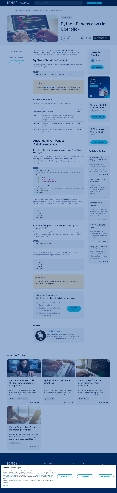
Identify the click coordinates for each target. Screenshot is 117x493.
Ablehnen (85, 476)
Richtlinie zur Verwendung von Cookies (35, 475)
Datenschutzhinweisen (9, 476)
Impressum (6, 485)
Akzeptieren (16, 480)
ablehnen (50, 476)
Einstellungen (6, 474)
